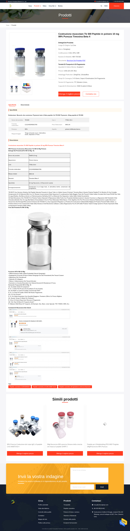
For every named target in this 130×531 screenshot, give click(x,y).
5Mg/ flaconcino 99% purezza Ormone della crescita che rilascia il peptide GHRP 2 (24, 445)
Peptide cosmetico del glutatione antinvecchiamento (75, 387)
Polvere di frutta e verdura (71, 512)
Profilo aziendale (43, 505)
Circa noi (52, 6)
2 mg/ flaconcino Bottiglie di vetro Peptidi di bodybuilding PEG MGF (101, 445)
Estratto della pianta (70, 519)
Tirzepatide (67, 505)
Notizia (60, 6)
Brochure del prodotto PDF (76, 60)
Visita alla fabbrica (43, 508)
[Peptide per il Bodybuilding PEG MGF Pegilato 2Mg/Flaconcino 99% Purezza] (65, 424)
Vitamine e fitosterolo (70, 515)
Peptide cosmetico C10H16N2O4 (20, 387)
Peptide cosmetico (69, 508)
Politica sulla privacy (44, 523)
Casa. (8, 25)
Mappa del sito (42, 519)
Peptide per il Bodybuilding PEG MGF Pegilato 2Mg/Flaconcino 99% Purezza (63, 445)
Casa (30, 6)
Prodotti (37, 6)
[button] (9, 428)
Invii (102, 487)
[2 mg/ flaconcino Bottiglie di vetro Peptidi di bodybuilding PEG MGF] (105, 424)
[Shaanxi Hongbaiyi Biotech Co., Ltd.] (12, 6)
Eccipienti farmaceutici (70, 523)
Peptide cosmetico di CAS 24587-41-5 (44, 387)
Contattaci (41, 515)
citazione (116, 6)
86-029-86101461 (119, 1)
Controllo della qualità (44, 512)
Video (44, 6)
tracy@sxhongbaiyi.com (102, 1)
